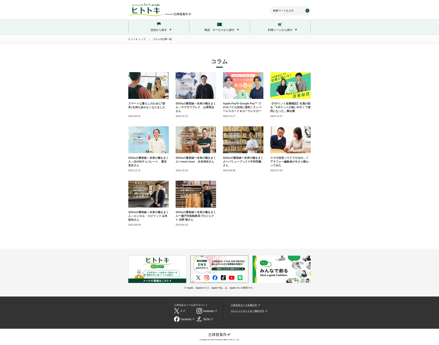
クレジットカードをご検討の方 (247, 311)
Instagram (208, 310)
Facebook (186, 319)
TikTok (206, 319)
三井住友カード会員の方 (244, 305)
